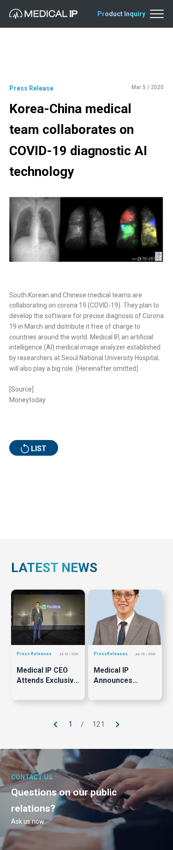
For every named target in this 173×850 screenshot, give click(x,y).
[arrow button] (56, 724)
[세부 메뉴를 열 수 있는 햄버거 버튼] (157, 14)
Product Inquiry (121, 14)
